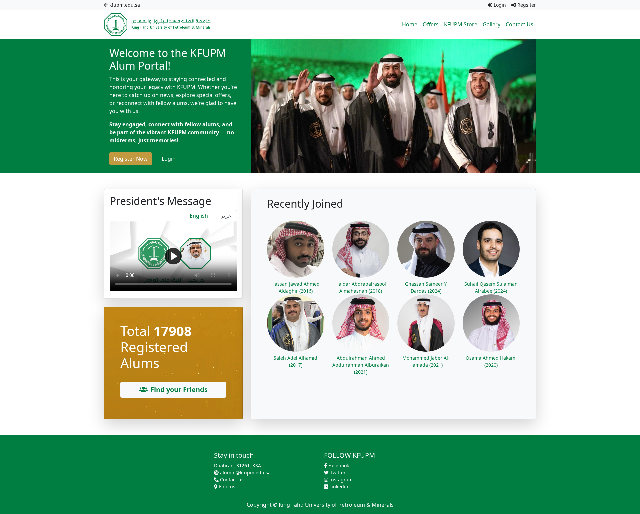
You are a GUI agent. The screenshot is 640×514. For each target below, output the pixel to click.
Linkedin (338, 486)
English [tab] (199, 215)
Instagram (340, 479)
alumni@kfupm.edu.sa (245, 472)
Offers (431, 24)
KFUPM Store (460, 24)
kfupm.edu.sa (124, 5)
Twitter (337, 472)
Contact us (231, 479)
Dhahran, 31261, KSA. (238, 465)
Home (409, 24)
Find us (226, 486)
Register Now (131, 158)
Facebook (338, 465)
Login (499, 5)
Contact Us (519, 24)
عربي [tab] (225, 215)
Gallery (491, 24)
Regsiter (526, 5)
